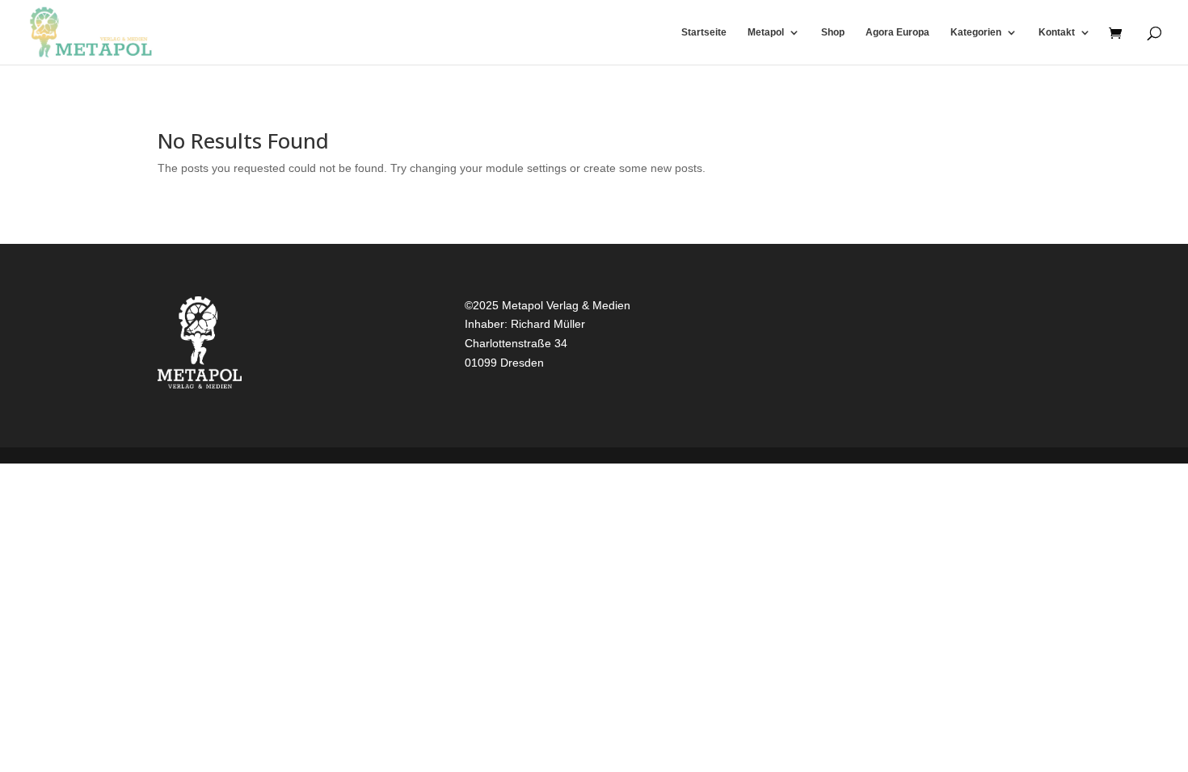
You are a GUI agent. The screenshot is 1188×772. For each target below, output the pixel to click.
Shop (833, 32)
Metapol (766, 32)
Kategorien (975, 32)
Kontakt (1056, 32)
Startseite (704, 32)
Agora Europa (897, 32)
